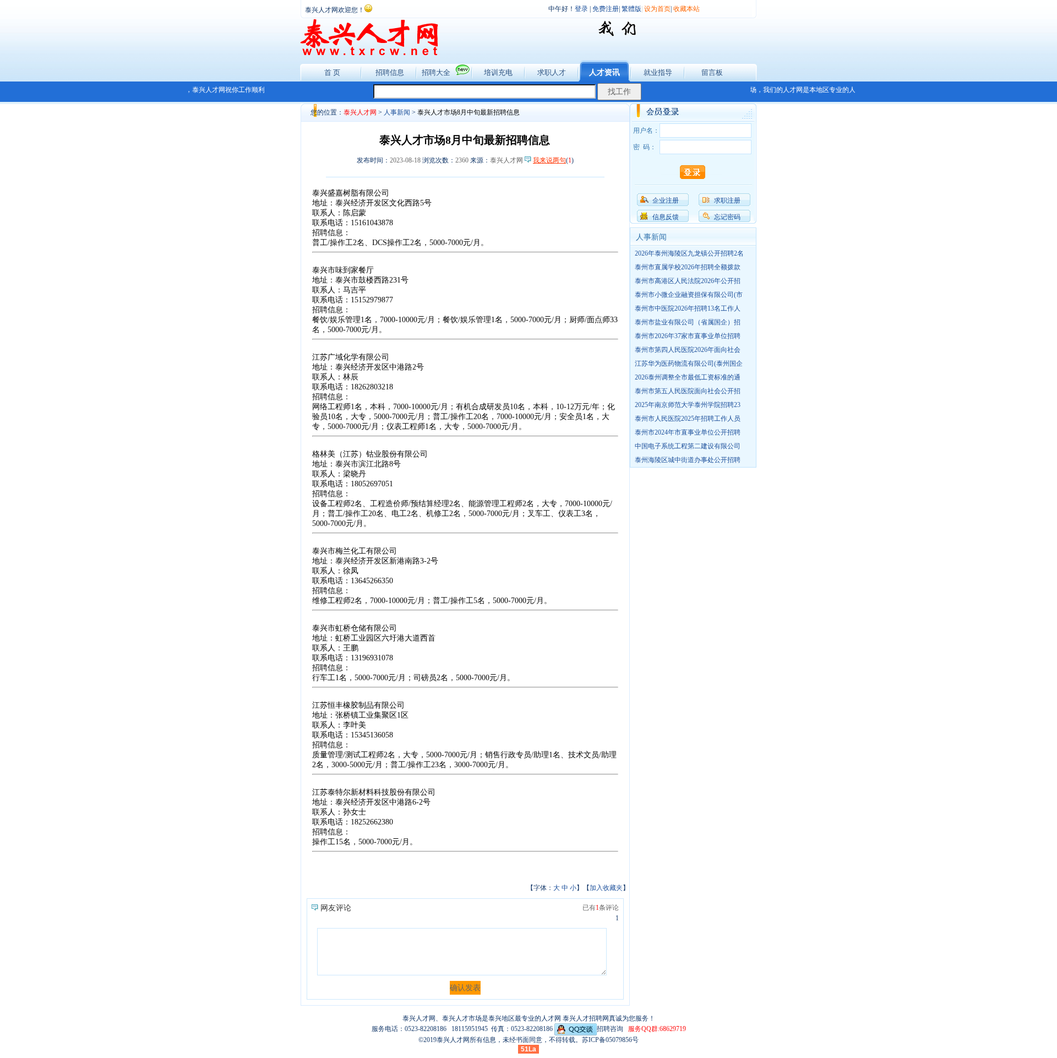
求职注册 (727, 200)
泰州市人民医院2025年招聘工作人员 (687, 418)
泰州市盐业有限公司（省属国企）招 (687, 322)
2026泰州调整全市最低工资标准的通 (687, 377)
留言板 (712, 72)
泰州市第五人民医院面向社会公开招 (687, 391)
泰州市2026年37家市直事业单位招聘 (687, 336)
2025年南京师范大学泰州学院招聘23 (687, 405)
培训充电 (498, 72)
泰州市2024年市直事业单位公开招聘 (687, 432)
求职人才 (551, 72)
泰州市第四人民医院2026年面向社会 (687, 350)
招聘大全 (436, 72)
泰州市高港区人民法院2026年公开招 (687, 281)
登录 (581, 9)
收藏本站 (686, 9)
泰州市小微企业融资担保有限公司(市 (689, 295)
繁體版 (631, 9)
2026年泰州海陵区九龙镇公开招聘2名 (689, 253)
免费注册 (605, 9)
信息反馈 (665, 217)
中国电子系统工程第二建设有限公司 (687, 446)
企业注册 (665, 200)
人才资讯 (604, 72)
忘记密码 (727, 217)
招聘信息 (389, 72)
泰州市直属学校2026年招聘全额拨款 (687, 267)
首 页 (332, 72)
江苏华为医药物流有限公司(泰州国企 (689, 363)
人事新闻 (397, 112)
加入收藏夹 (606, 888)
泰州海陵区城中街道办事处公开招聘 (687, 460)
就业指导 (658, 72)
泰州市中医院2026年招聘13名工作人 (687, 308)
